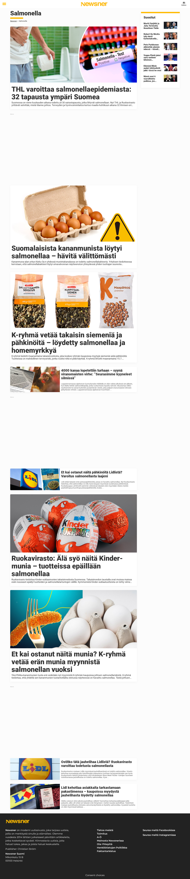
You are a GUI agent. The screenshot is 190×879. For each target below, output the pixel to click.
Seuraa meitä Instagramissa (159, 835)
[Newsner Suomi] (94, 4)
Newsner (13, 21)
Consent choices (95, 875)
